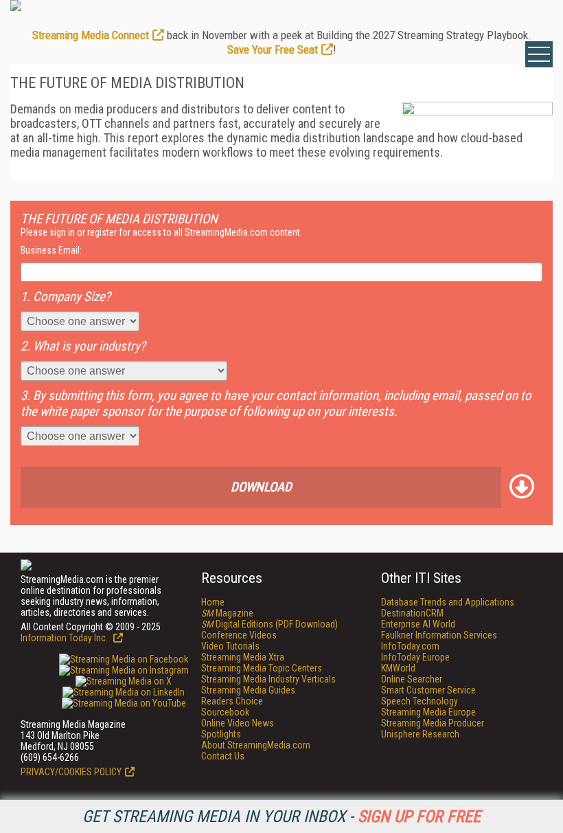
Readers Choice (232, 701)
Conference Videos (239, 635)
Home (213, 602)
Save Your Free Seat (272, 49)
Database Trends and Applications (447, 602)
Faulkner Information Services (439, 635)
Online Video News (237, 723)
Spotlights (221, 734)
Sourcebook (225, 712)
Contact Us (222, 756)
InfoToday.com (410, 646)
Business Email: (51, 250)
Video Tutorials (230, 646)
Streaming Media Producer (432, 723)
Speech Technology (419, 701)
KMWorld (398, 668)
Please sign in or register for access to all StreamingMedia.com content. (161, 232)
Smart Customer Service (428, 690)
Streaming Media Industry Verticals (268, 679)
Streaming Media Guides (248, 690)
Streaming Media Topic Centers (261, 668)
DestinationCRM (412, 613)
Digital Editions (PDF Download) (269, 624)
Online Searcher (411, 679)
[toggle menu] (539, 54)
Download (261, 487)
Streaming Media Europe (428, 712)
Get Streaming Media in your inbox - (281, 816)
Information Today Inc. (65, 637)
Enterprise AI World (418, 624)
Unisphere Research (420, 734)
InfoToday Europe (415, 657)
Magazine (227, 613)
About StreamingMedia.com (255, 745)
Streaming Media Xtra (242, 657)
